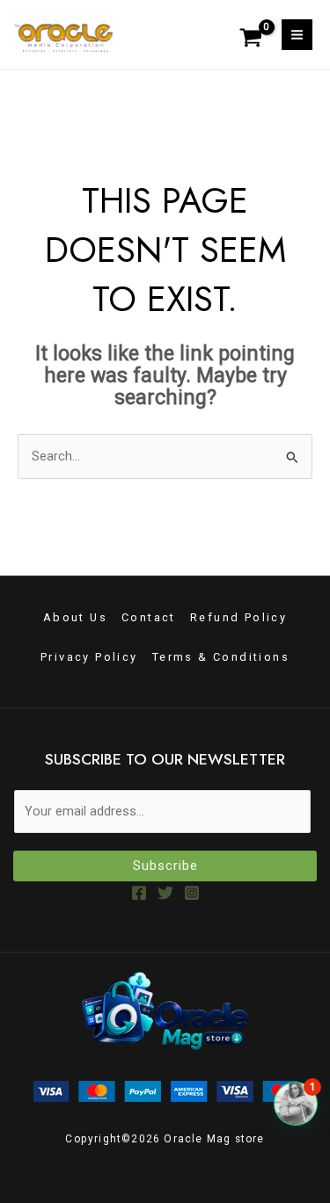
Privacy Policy (89, 656)
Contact (148, 617)
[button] (296, 1104)
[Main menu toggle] (297, 34)
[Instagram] (192, 893)
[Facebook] (139, 893)
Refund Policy (238, 617)
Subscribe (165, 865)
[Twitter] (165, 893)
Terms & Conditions (221, 656)
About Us (75, 617)
